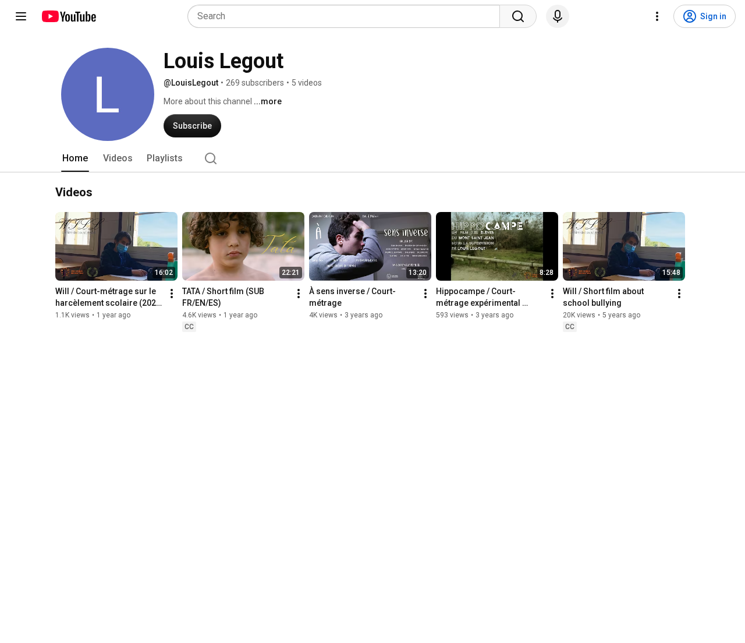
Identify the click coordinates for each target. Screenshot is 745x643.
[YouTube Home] (68, 16)
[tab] (75, 158)
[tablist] (372, 158)
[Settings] (657, 16)
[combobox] (347, 16)
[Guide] (21, 16)
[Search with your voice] (557, 16)
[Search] (518, 16)
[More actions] (171, 293)
